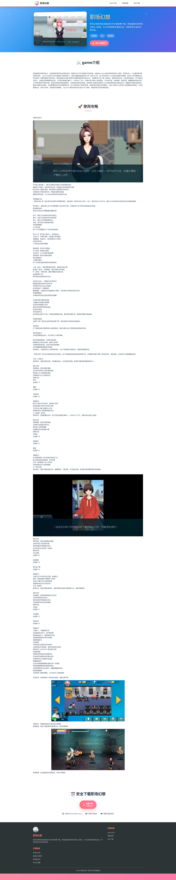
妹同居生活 (36, 859)
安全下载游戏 (100, 43)
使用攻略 (125, 3)
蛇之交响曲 (36, 863)
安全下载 (137, 3)
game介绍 (113, 3)
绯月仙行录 (36, 853)
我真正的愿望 (37, 856)
